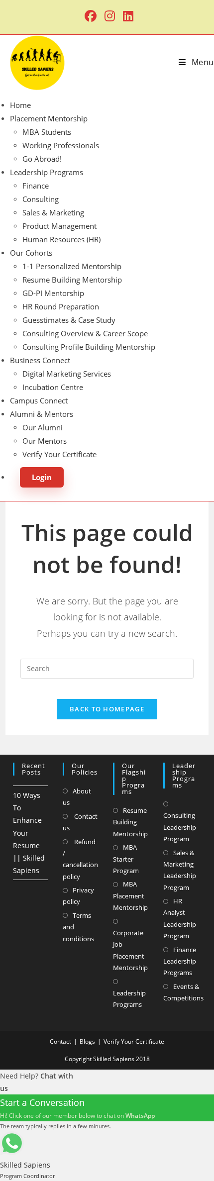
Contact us (80, 822)
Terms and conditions (78, 927)
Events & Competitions (183, 992)
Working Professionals (60, 145)
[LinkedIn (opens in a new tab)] (126, 16)
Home (20, 105)
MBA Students (46, 132)
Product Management (59, 226)
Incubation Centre (52, 387)
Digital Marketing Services (66, 374)
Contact (60, 1041)
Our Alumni (42, 427)
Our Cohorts (31, 253)
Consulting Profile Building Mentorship (88, 347)
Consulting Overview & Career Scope (85, 333)
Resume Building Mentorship (72, 280)
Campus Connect (39, 400)
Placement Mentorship (49, 118)
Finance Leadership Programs (179, 961)
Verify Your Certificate (59, 454)
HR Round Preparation (60, 306)
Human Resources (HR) (61, 239)
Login (42, 477)
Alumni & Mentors (41, 414)
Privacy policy (78, 896)
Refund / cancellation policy (80, 859)
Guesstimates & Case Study (68, 320)
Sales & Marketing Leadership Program (179, 870)
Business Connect (40, 360)
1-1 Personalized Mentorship (71, 266)
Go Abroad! (42, 159)
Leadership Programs (46, 172)
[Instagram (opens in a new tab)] (110, 16)
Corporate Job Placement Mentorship (130, 950)
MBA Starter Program (126, 859)
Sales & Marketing (53, 212)
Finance (35, 186)
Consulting (40, 199)
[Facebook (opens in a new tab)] (91, 16)
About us (77, 797)
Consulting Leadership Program (179, 827)
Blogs (87, 1041)
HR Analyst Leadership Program (179, 918)
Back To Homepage (107, 708)
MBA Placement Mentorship (130, 896)
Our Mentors (44, 441)
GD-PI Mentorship (53, 293)
